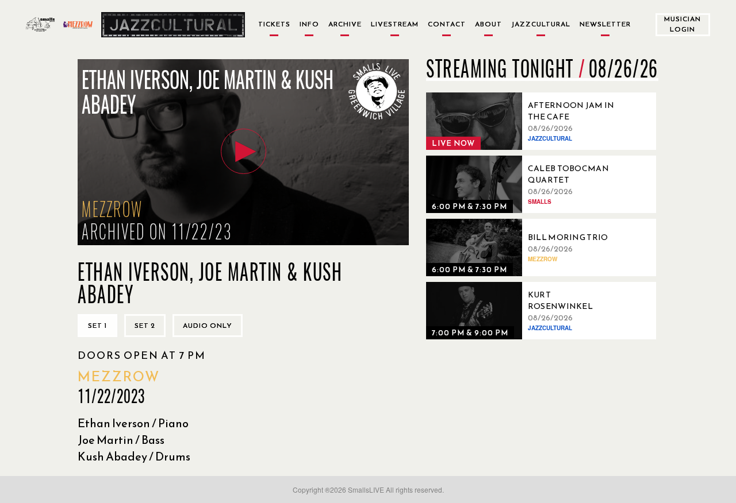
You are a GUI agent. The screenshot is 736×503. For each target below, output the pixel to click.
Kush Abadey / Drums (134, 456)
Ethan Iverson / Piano (133, 423)
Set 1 (97, 325)
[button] (243, 151)
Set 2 (145, 325)
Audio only (207, 325)
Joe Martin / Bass (121, 439)
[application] (243, 152)
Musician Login (682, 24)
